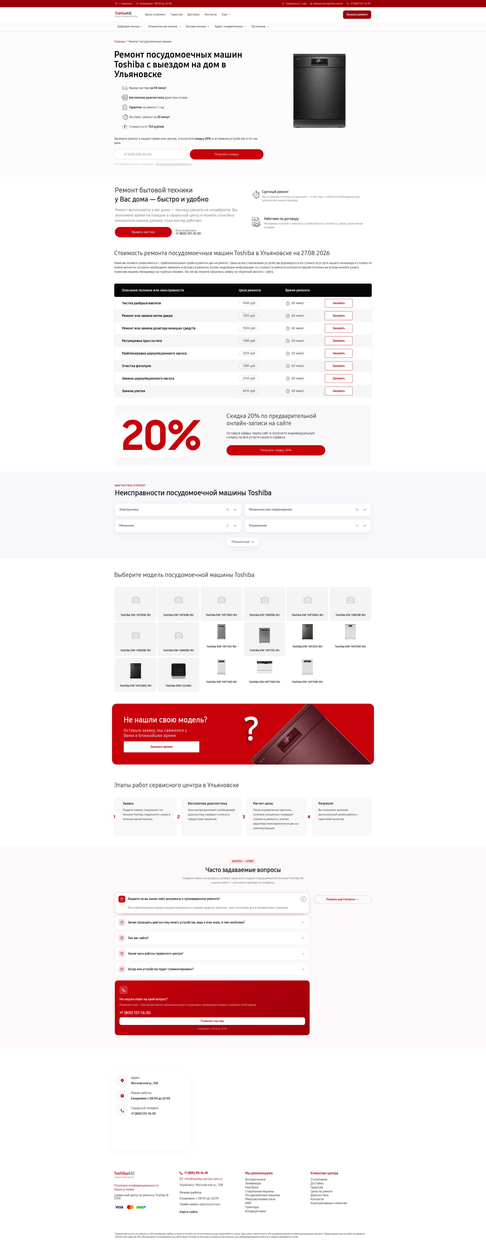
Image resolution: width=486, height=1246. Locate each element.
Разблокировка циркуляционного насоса (154, 353)
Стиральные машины (259, 1191)
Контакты (210, 14)
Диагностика (319, 1195)
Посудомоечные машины (262, 1195)
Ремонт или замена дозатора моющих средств (158, 328)
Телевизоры (253, 1183)
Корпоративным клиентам (329, 1203)
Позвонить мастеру (212, 1021)
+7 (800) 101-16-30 (360, 3)
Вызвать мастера (143, 232)
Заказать (339, 303)
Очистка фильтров (136, 366)
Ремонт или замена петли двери (147, 316)
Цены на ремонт (155, 14)
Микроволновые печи (260, 1199)
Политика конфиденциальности (136, 1185)
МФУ (248, 1203)
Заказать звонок (161, 747)
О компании (319, 1179)
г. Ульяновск (126, 3)
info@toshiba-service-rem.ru (203, 1179)
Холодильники (255, 1179)
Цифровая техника (128, 26)
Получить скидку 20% (275, 450)
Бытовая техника (196, 26)
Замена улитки (133, 391)
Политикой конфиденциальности (173, 164)
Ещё (224, 14)
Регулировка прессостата (142, 341)
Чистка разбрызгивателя (141, 303)
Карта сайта (189, 1212)
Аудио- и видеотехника (229, 26)
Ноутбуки (251, 1187)
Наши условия (124, 1189)
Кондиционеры (255, 1211)
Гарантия (177, 14)
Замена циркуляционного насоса (148, 378)
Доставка (194, 14)
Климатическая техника (162, 26)
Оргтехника (258, 26)
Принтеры (252, 1207)
